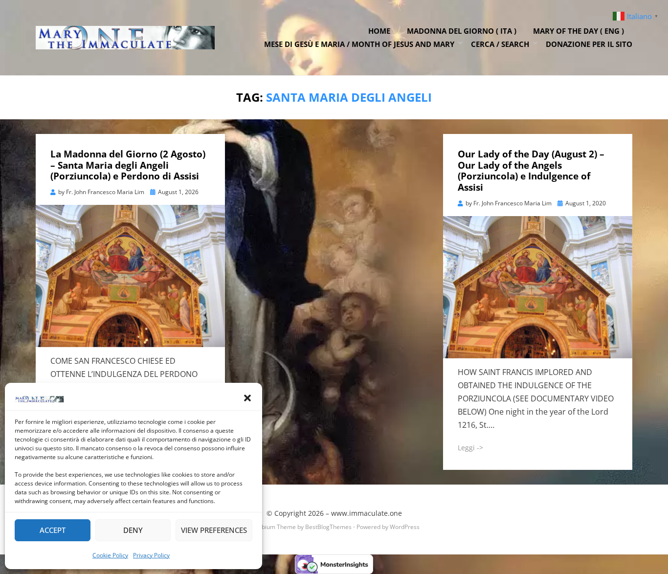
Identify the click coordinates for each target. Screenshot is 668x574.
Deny (133, 530)
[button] (247, 398)
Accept (53, 530)
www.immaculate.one (366, 513)
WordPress (405, 527)
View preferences (214, 530)
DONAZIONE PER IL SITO (589, 44)
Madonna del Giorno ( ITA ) (461, 31)
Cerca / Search (500, 44)
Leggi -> (470, 447)
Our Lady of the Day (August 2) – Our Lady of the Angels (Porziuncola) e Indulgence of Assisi (531, 171)
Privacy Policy (151, 555)
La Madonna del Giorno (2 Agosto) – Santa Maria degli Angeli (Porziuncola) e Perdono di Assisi (127, 165)
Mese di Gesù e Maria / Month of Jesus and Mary (359, 44)
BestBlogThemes (328, 527)
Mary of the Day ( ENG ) (578, 31)
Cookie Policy (110, 555)
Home (379, 31)
